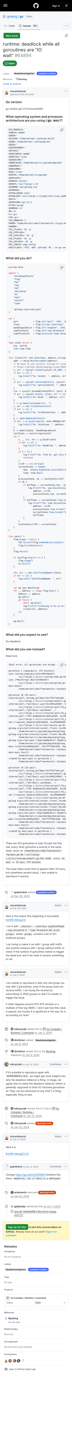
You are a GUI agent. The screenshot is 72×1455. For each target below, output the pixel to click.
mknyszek (16, 1064)
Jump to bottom (12, 83)
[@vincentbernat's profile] (6, 92)
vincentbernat (18, 91)
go (21, 16)
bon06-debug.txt (16, 919)
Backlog (50, 1051)
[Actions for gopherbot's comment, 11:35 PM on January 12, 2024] (65, 1166)
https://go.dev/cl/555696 (30, 1174)
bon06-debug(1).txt (17, 1153)
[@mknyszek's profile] (6, 1064)
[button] (62, 130)
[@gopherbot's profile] (6, 1166)
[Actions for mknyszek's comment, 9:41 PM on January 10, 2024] (65, 1064)
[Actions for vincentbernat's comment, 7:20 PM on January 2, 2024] (65, 972)
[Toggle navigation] (5, 5)
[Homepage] (36, 5)
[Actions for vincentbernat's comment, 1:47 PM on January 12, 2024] (65, 1136)
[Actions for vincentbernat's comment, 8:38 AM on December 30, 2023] (65, 905)
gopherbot (16, 1166)
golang (12, 16)
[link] (19, 892)
